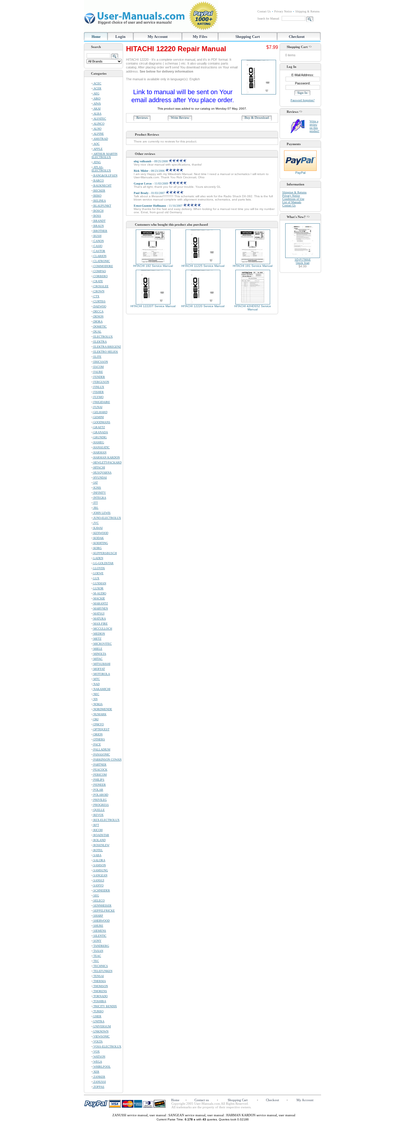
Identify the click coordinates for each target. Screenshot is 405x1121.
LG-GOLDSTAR (103, 563)
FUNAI (97, 407)
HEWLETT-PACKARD (107, 462)
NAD (96, 684)
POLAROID (100, 794)
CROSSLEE (101, 286)
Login (120, 36)
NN (95, 699)
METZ (97, 638)
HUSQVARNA (102, 472)
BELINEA (99, 200)
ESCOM (98, 366)
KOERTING (100, 543)
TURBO (98, 1011)
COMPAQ (99, 271)
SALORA (99, 860)
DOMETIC (100, 326)
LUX (96, 578)
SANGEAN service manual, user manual (196, 1115)
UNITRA (98, 1021)
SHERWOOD (101, 920)
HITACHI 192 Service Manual (153, 265)
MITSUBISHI (101, 663)
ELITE (97, 356)
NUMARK (99, 714)
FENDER (99, 377)
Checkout (296, 36)
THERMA (99, 981)
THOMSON (100, 986)
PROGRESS (101, 804)
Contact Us (264, 11)
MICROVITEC (102, 643)
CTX (96, 296)
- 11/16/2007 (158, 205)
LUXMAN (99, 583)
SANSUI (98, 880)
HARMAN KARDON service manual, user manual (260, 1115)
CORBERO (100, 276)
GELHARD (100, 412)
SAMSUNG (100, 870)
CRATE (98, 281)
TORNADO (100, 996)
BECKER (99, 190)
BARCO (98, 180)
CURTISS (99, 301)
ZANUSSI (99, 1081)
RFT (96, 825)
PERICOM (100, 774)
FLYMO (98, 397)
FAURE (98, 371)
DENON (98, 316)
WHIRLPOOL (102, 1066)
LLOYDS (99, 568)
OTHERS (99, 739)
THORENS (100, 991)
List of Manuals (291, 202)
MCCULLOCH (102, 628)
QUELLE (99, 810)
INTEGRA (99, 497)
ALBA (97, 113)
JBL (95, 507)
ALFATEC (99, 118)
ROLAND (99, 840)
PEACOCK (100, 769)
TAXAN (98, 950)
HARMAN (99, 452)
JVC (96, 523)
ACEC (97, 83)
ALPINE (98, 133)
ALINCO (98, 123)
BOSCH (98, 210)
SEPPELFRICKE (104, 910)
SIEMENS (99, 930)
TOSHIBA (99, 1001)
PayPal (300, 172)
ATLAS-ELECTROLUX (101, 169)
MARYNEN (100, 608)
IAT (95, 482)
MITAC (98, 658)
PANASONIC (101, 754)
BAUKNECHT (102, 185)
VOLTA (98, 1041)
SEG (96, 895)
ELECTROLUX (103, 336)
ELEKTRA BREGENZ (107, 346)
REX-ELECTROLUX (106, 820)
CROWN (98, 291)
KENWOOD (100, 533)
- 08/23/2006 (149, 170)
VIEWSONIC (101, 1036)
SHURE (98, 925)
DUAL (97, 331)
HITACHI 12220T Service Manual (153, 306)
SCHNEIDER (101, 890)
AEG (96, 93)
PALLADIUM (101, 749)
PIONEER (99, 784)
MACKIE (99, 598)
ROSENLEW (101, 845)
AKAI (97, 108)
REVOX (98, 815)
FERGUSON (101, 382)
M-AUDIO (99, 593)
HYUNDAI (100, 477)
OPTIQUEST (101, 729)
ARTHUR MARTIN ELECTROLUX (104, 155)
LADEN (98, 558)
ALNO (97, 128)
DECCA (98, 311)
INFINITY (99, 492)
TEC (96, 961)
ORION (98, 734)
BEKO (97, 195)
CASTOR (99, 251)
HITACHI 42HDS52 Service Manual (252, 307)
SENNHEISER (102, 905)
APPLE (98, 148)
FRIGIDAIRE (101, 402)
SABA (97, 855)
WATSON (99, 1056)
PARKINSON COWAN (107, 759)
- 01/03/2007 (150, 193)
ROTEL (98, 850)
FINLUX (98, 387)
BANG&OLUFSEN (105, 175)
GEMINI (98, 417)
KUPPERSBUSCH (105, 553)
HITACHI (99, 467)
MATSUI (98, 613)
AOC (96, 143)
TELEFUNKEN (102, 971)
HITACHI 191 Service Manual (252, 265)
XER (96, 1071)
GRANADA (100, 432)
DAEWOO (99, 306)
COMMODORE (103, 266)
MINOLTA (99, 653)
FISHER (98, 392)
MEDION (99, 633)
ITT (95, 502)
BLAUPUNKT (102, 205)
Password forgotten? (303, 100)
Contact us (201, 1100)
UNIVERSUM (102, 1026)
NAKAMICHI (101, 689)
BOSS (97, 215)
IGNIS (97, 487)
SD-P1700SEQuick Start (303, 261)
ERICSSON (100, 361)
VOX (96, 1051)
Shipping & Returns (307, 11)
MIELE (97, 648)
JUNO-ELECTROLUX (107, 517)
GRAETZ (99, 427)
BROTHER (100, 230)
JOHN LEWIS (102, 512)
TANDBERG (101, 945)
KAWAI (98, 528)
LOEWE (98, 573)
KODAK (98, 538)
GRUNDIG (100, 437)
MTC (96, 679)
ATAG (97, 162)
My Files (200, 36)
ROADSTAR (101, 835)
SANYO (98, 885)
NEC (96, 694)
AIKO (97, 98)
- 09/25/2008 (151, 161)
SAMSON (99, 865)
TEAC (97, 956)
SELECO (99, 900)
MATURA (99, 618)
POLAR (98, 789)
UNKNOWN (101, 1031)
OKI (95, 719)
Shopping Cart (247, 36)
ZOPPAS (98, 1086)
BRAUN (98, 225)
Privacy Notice (283, 11)
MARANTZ (100, 603)
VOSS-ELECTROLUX (107, 1046)
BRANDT (99, 220)
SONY (97, 940)
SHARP (98, 915)
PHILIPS (98, 779)
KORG (97, 548)
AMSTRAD (100, 138)
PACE (97, 744)
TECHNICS (100, 966)
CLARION (99, 256)
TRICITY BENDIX (105, 1006)
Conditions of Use (293, 199)
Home (96, 37)
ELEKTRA (100, 341)
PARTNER (99, 764)
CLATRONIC (101, 261)
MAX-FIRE (100, 623)
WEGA (97, 1061)
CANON (98, 241)
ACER (97, 88)
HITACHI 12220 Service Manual (202, 306)
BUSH (97, 236)
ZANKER (99, 1076)
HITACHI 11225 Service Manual (202, 265)
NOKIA (98, 704)
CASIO (97, 246)
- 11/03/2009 (151, 183)
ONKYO (98, 724)
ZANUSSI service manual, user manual (139, 1115)
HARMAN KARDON (106, 457)
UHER (97, 1016)
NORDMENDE (102, 709)
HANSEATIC (101, 447)
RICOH (98, 830)
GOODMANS (101, 422)
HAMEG (98, 442)
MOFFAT (99, 669)
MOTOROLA (101, 674)
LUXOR (98, 588)
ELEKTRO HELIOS (105, 351)
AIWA (97, 103)
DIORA (98, 321)
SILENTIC (99, 935)
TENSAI (98, 976)
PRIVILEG (100, 799)
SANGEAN (100, 875)
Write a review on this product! (314, 126)
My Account (158, 36)
